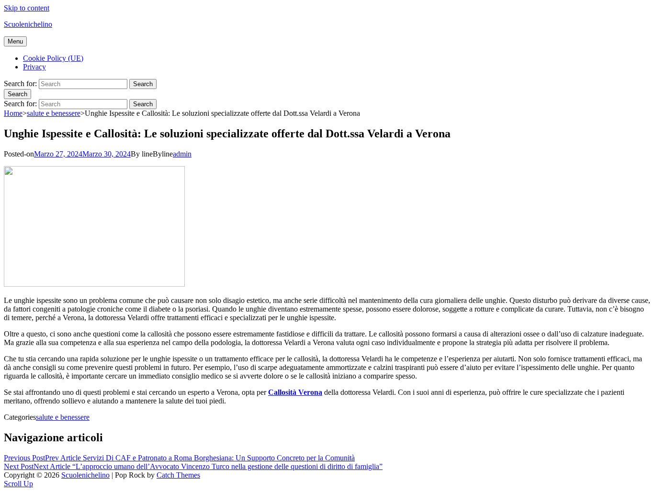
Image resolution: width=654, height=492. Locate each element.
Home (13, 113)
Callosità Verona (295, 392)
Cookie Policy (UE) (53, 58)
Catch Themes (178, 475)
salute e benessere (53, 113)
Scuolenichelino (28, 24)
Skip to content (26, 8)
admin (182, 154)
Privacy (34, 67)
